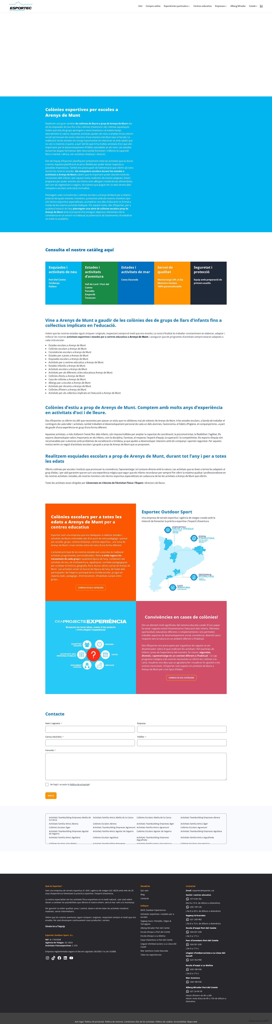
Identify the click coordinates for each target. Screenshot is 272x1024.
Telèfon (141, 736)
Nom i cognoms (53, 723)
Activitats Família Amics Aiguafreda (197, 837)
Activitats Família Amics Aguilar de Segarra (113, 831)
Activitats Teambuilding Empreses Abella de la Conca (70, 818)
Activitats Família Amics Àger (194, 823)
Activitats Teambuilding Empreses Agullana (201, 831)
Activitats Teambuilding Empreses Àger (155, 823)
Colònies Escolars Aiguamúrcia (195, 843)
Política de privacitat (79, 784)
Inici (140, 6)
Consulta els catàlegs (90, 587)
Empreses (220, 6)
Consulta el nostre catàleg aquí (79, 250)
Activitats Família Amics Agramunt (153, 827)
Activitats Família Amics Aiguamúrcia (154, 843)
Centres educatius (203, 6)
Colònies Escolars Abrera (104, 823)
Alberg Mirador (238, 6)
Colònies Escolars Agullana (105, 837)
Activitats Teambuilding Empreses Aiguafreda (153, 838)
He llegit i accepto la (70, 784)
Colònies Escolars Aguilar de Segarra (154, 831)
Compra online (153, 6)
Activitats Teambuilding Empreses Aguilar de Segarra (69, 832)
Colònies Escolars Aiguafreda (62, 843)
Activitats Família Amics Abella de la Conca (113, 817)
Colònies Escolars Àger (59, 827)
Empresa (141, 723)
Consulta (50, 750)
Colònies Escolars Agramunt (194, 827)
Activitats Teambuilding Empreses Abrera (200, 817)
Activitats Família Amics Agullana (64, 837)
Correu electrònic (54, 736)
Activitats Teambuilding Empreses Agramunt (114, 827)
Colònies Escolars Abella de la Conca (154, 817)
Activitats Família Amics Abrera (63, 823)
